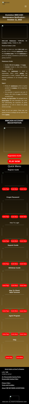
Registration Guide (14, 156)
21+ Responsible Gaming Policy (11, 377)
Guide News (14, 189)
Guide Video (23, 189)
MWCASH (5, 40)
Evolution (4, 43)
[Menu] (26, 6)
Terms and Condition (8, 385)
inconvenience (5, 100)
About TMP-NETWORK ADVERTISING (13, 388)
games (12, 53)
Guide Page (6, 189)
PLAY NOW (14, 161)
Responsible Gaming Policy (10, 379)
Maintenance (12, 40)
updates (22, 73)
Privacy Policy (6, 383)
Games (24, 65)
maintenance (20, 51)
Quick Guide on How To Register (14, 369)
